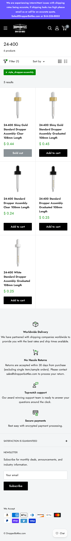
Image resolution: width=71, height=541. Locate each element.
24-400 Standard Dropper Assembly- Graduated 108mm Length (51, 205)
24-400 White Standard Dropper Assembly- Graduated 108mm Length (17, 278)
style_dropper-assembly (20, 72)
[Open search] (50, 28)
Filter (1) (14, 61)
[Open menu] (5, 28)
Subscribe (15, 486)
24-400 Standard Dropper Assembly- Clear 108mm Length (16, 203)
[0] (64, 28)
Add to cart (53, 153)
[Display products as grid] (59, 61)
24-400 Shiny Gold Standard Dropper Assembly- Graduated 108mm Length (52, 131)
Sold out (18, 153)
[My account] (57, 28)
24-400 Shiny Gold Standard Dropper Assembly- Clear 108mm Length (16, 131)
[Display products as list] (65, 61)
